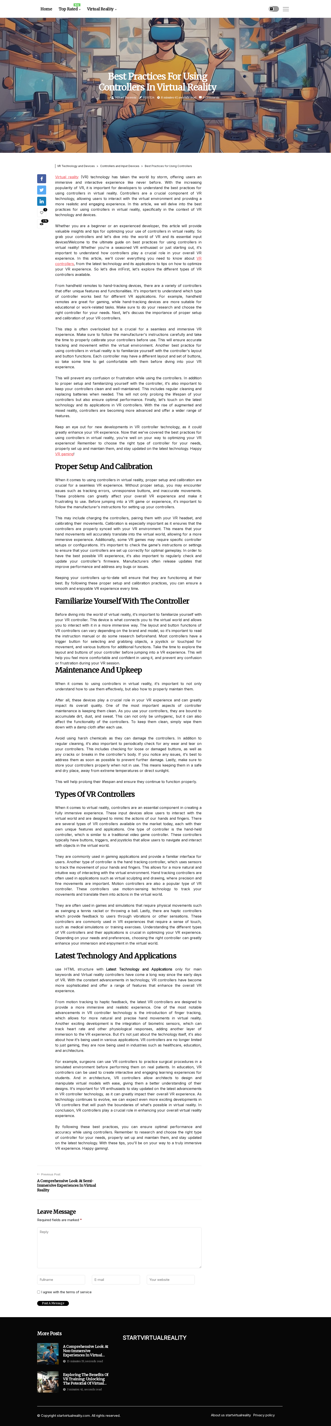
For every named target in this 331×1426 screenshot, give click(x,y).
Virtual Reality (100, 9)
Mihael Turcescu (125, 97)
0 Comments (211, 97)
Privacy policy (264, 1415)
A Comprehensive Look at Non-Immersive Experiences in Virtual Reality (85, 1350)
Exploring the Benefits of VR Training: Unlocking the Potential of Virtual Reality (85, 1379)
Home (46, 9)
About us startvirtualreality (231, 1415)
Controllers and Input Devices (119, 166)
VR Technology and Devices (76, 166)
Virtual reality (67, 177)
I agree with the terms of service (66, 1292)
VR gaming (64, 454)
